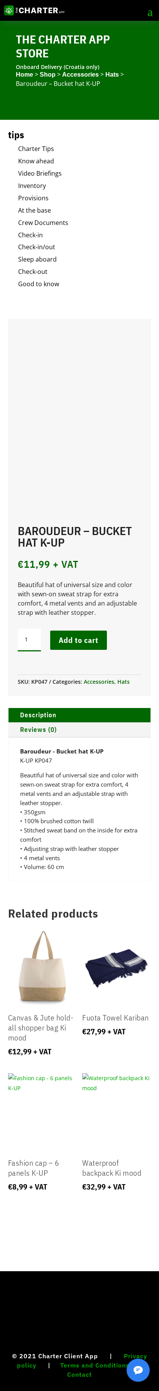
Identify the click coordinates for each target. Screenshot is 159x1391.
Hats (112, 74)
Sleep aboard (37, 259)
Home (24, 74)
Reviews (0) (38, 729)
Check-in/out (36, 247)
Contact (79, 1374)
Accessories (80, 74)
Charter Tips (36, 148)
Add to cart (78, 640)
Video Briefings (40, 173)
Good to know (38, 284)
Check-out (32, 271)
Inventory (32, 185)
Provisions (33, 198)
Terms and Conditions (94, 1365)
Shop (48, 74)
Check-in (30, 235)
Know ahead (36, 161)
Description (38, 715)
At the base (34, 210)
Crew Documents (43, 222)
